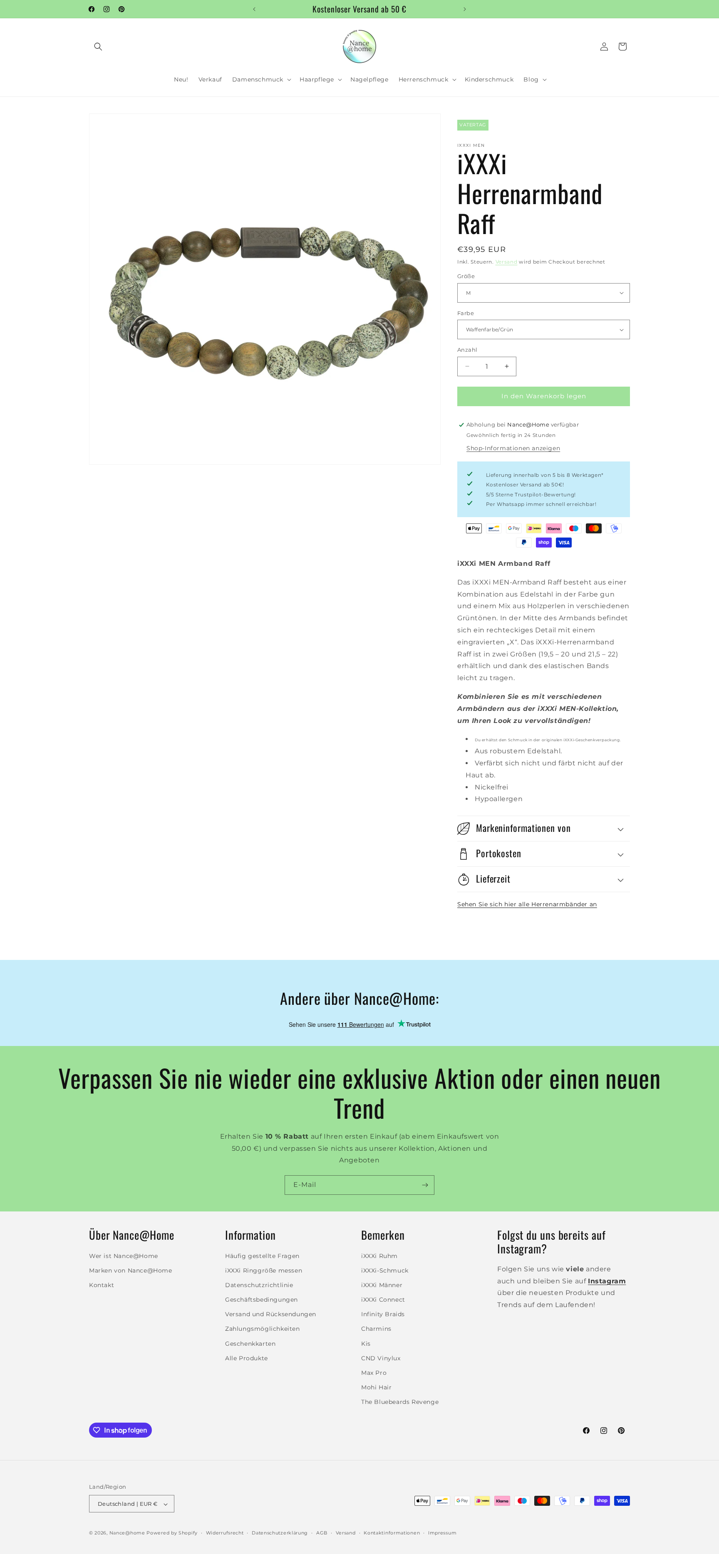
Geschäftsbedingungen (261, 1299)
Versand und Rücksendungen (270, 1314)
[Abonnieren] (425, 1185)
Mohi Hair (376, 1387)
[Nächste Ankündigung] (465, 9)
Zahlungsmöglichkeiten (262, 1328)
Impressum (442, 1533)
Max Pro (374, 1372)
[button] (98, 46)
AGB (321, 1533)
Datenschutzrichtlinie (259, 1284)
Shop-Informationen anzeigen (513, 448)
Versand (507, 262)
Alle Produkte (246, 1358)
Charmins (376, 1328)
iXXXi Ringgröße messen (263, 1270)
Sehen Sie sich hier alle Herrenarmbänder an (527, 904)
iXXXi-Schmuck (385, 1270)
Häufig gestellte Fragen (262, 1255)
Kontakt (101, 1284)
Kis (366, 1343)
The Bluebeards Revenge (400, 1402)
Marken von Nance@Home (130, 1270)
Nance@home (127, 1533)
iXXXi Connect (383, 1299)
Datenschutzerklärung (280, 1533)
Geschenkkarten (250, 1343)
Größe (466, 276)
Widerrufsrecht (225, 1533)
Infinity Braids (383, 1314)
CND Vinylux (381, 1358)
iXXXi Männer (381, 1284)
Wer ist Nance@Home (123, 1255)
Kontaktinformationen (392, 1533)
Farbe (465, 313)
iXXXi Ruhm (379, 1255)
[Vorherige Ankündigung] (254, 9)
